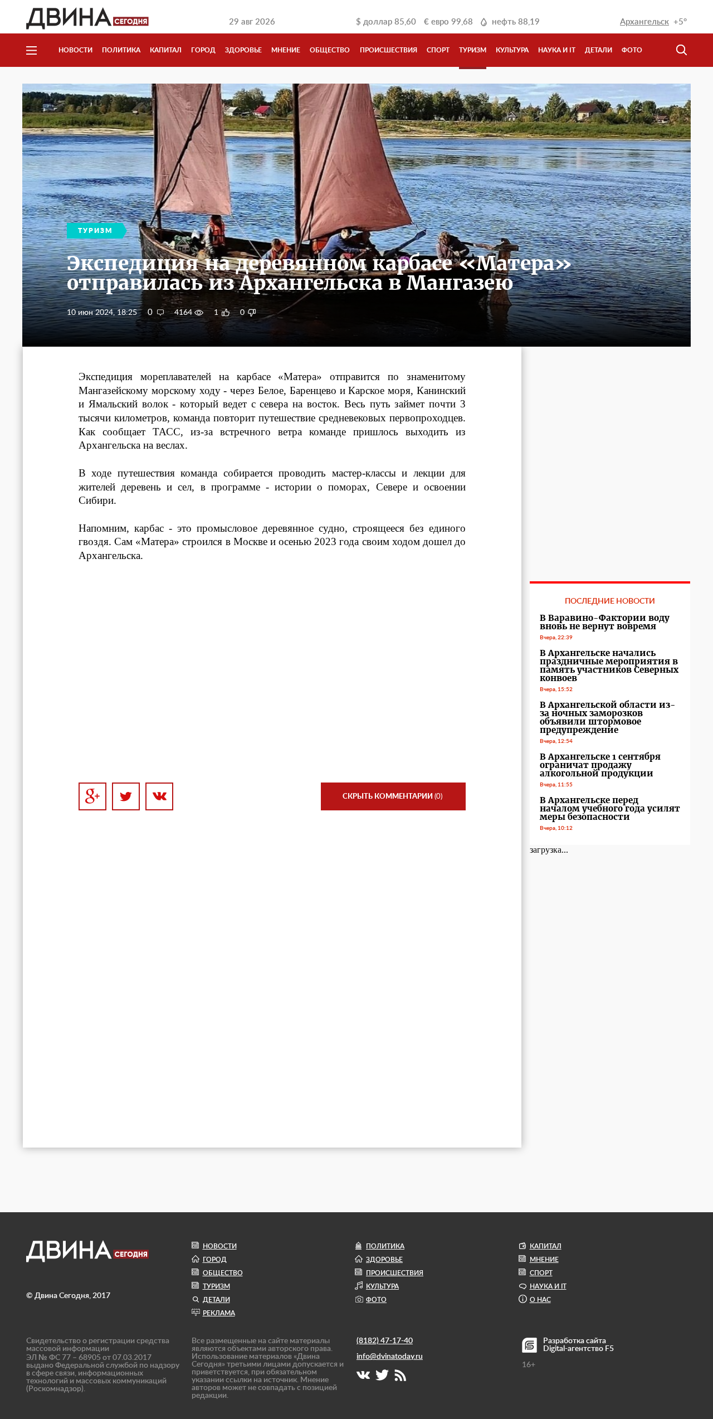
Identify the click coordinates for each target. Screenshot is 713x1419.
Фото (632, 50)
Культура (512, 50)
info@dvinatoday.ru (389, 1356)
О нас (540, 1299)
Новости (75, 50)
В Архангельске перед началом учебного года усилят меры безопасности (610, 808)
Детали (598, 50)
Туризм (472, 50)
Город (203, 50)
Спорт (438, 50)
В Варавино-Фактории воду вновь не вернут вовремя (605, 622)
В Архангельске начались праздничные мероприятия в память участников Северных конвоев (609, 665)
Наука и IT (556, 50)
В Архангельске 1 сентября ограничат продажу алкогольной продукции (600, 764)
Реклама (219, 1313)
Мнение (285, 50)
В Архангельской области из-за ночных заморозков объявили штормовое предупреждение (608, 717)
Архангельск (644, 22)
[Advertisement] (272, 673)
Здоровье (243, 50)
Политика (121, 50)
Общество (330, 50)
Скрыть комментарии (392, 796)
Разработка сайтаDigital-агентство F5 (578, 1345)
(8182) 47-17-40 (384, 1341)
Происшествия (388, 50)
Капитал (166, 50)
